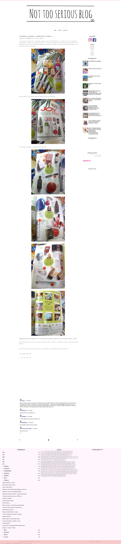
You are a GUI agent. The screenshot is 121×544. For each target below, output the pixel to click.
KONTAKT (65, 30)
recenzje (63, 475)
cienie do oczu (54, 470)
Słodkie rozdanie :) (6, 516)
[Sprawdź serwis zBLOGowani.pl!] (92, 168)
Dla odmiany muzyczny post (8, 484)
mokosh (59, 472)
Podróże (92, 54)
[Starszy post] (77, 439)
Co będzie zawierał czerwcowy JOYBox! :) (12, 496)
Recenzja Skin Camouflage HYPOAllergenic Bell (13, 525)
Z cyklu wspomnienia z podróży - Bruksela (12, 514)
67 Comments (28, 38)
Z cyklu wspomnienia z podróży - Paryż (11, 521)
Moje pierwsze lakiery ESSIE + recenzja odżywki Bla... (14, 494)
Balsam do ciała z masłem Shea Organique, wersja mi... (14, 489)
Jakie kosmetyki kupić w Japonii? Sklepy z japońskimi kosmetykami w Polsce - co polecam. (95, 92)
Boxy (33, 38)
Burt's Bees (44, 454)
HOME (55, 30)
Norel (62, 462)
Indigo (58, 457)
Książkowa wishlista (7, 498)
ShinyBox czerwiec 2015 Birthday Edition (11, 491)
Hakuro (49, 457)
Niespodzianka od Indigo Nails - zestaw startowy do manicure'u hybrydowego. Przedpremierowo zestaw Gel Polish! (95, 131)
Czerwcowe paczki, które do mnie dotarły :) (12, 507)
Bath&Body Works (59, 452)
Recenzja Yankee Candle (7, 500)
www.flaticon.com (17, 543)
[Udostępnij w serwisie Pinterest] (30, 358)
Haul (54, 457)
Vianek (49, 467)
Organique (67, 462)
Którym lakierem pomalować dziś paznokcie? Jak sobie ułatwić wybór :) (94, 107)
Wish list (60, 467)
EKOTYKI (58, 454)
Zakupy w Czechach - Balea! (8, 527)
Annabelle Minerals (50, 452)
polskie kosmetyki (51, 475)
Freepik (8, 543)
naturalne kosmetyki (66, 472)
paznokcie (44, 475)
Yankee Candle (67, 467)
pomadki (58, 475)
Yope (73, 467)
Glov (70, 454)
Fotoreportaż (64, 454)
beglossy (47, 470)
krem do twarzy (45, 472)
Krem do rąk (74, 457)
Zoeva (43, 470)
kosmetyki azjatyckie (72, 470)
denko (60, 470)
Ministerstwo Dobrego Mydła (47, 462)
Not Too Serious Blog (31, 541)
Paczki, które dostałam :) (95, 68)
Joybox (36, 38)
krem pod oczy (53, 472)
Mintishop (57, 462)
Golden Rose (44, 457)
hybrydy (64, 470)
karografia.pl (99, 541)
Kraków (68, 457)
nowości (74, 472)
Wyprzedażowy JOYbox (7, 509)
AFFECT (43, 452)
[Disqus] (48, 379)
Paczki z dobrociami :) (7, 487)
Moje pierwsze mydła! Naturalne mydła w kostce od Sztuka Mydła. (95, 114)
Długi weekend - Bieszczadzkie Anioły (11, 518)
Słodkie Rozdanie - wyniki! (8, 482)
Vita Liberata (54, 467)
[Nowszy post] (19, 439)
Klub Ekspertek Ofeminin (95, 61)
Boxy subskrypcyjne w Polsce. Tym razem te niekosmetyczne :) (94, 122)
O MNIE (59, 30)
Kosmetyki (41, 38)
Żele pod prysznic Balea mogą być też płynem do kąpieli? (95, 99)
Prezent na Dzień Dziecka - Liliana (10, 512)
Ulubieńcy (44, 467)
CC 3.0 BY (29, 543)
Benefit (66, 452)
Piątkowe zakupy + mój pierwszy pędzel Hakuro (13, 505)
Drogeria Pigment (51, 454)
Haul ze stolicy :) (6, 502)
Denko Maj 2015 (6, 523)
